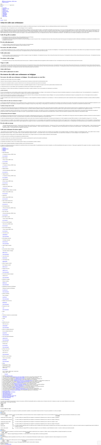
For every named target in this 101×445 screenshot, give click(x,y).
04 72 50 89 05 (5, 156)
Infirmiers (4, 147)
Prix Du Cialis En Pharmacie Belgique (9, 391)
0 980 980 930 (5, 234)
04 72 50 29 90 (5, 209)
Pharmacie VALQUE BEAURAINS (23, 381)
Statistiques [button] (2, 434)
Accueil (1, 20)
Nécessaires (4, 412)
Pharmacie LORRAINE (19, 385)
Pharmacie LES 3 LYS (17, 383)
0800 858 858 (5, 261)
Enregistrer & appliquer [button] (4, 443)
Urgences (4, 150)
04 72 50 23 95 (5, 182)
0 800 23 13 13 (5, 270)
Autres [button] (1, 437)
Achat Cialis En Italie (6, 390)
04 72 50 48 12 (5, 220)
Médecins (4, 149)
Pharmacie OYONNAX (20, 388)
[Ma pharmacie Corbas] (1, 6)
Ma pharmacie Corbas (9, 375)
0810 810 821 (5, 257)
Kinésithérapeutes (5, 148)
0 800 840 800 (5, 325)
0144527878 (5, 332)
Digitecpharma (6, 399)
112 (3, 247)
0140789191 (5, 359)
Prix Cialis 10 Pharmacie (7, 397)
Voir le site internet (6, 236)
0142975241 (5, 297)
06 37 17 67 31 (5, 166)
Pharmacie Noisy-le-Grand (20, 378)
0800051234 (5, 282)
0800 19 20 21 (5, 252)
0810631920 (5, 302)
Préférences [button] (2, 429)
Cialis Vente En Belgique (7, 394)
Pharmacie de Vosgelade (16, 387)
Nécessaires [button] (2, 411)
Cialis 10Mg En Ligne (6, 392)
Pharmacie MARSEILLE (20, 386)
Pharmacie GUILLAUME (20, 377)
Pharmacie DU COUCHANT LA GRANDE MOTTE (23, 380)
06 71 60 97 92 (5, 172)
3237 (3, 307)
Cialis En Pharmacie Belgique (7, 393)
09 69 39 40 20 (5, 241)
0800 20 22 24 (5, 266)
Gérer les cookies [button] (4, 402)
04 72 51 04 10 (5, 225)
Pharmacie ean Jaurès (17, 379)
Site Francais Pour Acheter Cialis (8, 396)
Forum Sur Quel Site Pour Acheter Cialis (9, 395)
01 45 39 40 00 (5, 345)
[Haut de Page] (1, 18)
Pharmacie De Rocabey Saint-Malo (20, 384)
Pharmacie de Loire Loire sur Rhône (19, 376)
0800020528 (5, 316)
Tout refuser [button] (14, 402)
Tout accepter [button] (9, 402)
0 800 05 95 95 (5, 338)
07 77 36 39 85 (5, 161)
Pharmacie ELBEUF (20, 382)
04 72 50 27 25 (5, 188)
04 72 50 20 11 (5, 369)
